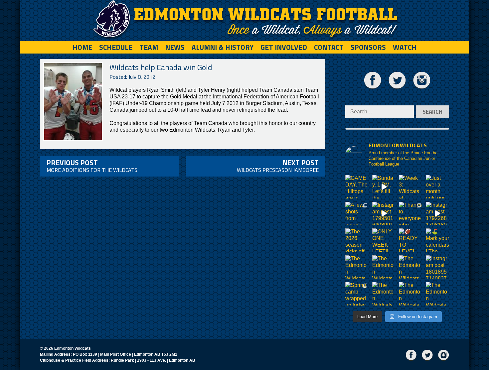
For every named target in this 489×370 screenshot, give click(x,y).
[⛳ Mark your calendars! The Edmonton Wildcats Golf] (437, 240)
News (175, 47)
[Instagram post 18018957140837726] (437, 267)
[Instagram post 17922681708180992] (437, 213)
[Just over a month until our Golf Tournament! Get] (437, 186)
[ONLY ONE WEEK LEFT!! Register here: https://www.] (384, 240)
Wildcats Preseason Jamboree (278, 165)
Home (82, 47)
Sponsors (368, 47)
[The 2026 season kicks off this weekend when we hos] (357, 240)
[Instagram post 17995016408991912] (384, 213)
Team (148, 47)
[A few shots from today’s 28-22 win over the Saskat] (357, 213)
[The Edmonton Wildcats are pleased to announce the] (357, 267)
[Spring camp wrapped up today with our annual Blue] (357, 294)
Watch (404, 47)
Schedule (115, 47)
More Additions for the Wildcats (92, 165)
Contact (329, 47)
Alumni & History (222, 47)
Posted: (132, 77)
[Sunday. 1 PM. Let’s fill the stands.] (384, 186)
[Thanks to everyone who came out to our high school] (410, 213)
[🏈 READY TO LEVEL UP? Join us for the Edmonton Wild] (410, 240)
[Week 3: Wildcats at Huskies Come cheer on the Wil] (410, 186)
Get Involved (283, 47)
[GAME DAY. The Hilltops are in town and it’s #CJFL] (357, 186)
